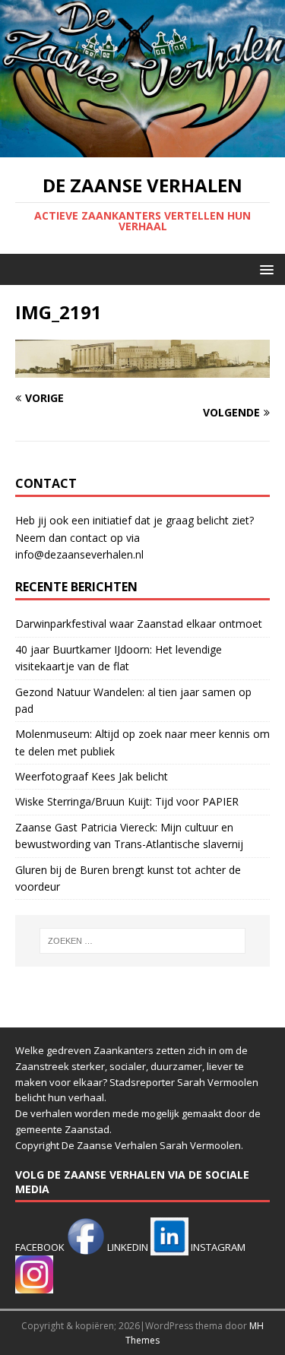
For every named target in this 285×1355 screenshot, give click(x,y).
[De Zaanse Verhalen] (142, 148)
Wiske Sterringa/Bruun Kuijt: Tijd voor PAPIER (127, 801)
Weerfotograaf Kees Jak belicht (91, 776)
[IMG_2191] (142, 368)
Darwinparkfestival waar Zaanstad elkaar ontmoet (138, 623)
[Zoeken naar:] (143, 941)
